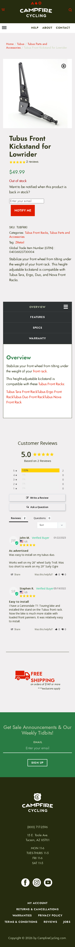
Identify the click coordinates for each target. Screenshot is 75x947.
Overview (37, 307)
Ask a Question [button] (39, 507)
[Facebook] (25, 882)
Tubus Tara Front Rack (21, 391)
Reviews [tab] (16, 518)
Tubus (20, 44)
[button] (64, 66)
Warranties (22, 915)
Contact (63, 28)
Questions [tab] (40, 518)
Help (35, 28)
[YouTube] (48, 882)
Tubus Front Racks (36, 233)
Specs (37, 328)
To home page (37, 802)
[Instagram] (36, 882)
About (47, 28)
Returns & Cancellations (37, 909)
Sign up (37, 763)
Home (10, 44)
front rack (40, 371)
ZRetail (19, 242)
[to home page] (35, 9)
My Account (38, 903)
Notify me (22, 210)
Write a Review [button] (39, 497)
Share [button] (17, 574)
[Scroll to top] (5, 929)
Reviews (50, 921)
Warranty (37, 338)
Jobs (66, 921)
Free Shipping (43, 676)
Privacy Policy (50, 915)
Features (37, 317)
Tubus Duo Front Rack (28, 397)
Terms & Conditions (21, 921)
